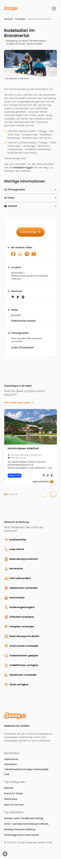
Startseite (8, 19)
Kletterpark (10, 799)
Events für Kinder (13, 793)
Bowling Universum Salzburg (19, 829)
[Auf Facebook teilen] (13, 255)
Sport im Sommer (14, 804)
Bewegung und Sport (17, 40)
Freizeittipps (20, 19)
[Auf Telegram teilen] (27, 255)
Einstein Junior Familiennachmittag (23, 818)
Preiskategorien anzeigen (23, 320)
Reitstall (8, 788)
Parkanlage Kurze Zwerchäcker (21, 835)
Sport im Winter (34, 43)
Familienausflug (37, 40)
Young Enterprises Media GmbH (34, 842)
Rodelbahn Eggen (23, 167)
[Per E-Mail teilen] (33, 255)
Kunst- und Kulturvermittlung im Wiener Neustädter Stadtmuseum (26, 823)
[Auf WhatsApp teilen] (20, 255)
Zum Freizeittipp (30, 232)
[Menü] (54, 8)
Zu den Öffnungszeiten (22, 347)
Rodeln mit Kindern (16, 43)
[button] (5, 494)
